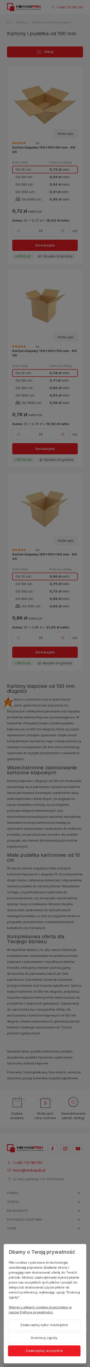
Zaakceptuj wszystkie (44, 1351)
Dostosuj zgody (44, 1338)
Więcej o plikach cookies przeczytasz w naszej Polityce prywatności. (40, 1309)
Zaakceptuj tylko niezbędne (44, 1325)
